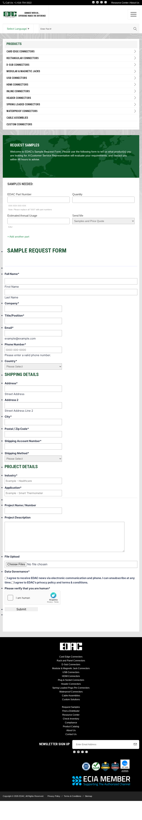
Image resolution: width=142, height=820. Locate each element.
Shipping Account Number (23, 441)
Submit (21, 609)
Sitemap (88, 796)
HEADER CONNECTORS (18, 97)
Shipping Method (17, 453)
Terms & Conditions (72, 796)
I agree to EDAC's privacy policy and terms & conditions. (51, 582)
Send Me (77, 215)
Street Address (14, 394)
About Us (134, 2)
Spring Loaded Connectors (23, 104)
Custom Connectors (19, 124)
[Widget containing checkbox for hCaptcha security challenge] (32, 598)
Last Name (11, 297)
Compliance (71, 722)
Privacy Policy (54, 796)
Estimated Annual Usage (22, 215)
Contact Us (71, 734)
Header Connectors (71, 684)
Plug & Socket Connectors (71, 680)
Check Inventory (71, 718)
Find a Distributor (71, 711)
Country (11, 361)
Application (13, 487)
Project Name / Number (20, 505)
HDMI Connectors (17, 84)
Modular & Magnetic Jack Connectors (71, 668)
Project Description (18, 517)
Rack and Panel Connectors (71, 660)
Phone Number (15, 344)
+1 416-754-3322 (23, 2)
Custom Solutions (71, 699)
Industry (11, 475)
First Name (12, 286)
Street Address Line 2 (19, 410)
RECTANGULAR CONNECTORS (22, 58)
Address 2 (11, 400)
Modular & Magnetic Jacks (23, 71)
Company (12, 303)
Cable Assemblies (17, 117)
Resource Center (120, 2)
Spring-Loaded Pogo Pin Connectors (70, 688)
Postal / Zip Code (17, 429)
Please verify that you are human (27, 588)
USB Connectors (16, 77)
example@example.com (20, 338)
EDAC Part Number (19, 194)
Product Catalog (71, 726)
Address (11, 383)
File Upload (12, 556)
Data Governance (17, 571)
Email (9, 327)
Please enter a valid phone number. (28, 355)
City (8, 416)
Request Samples (71, 707)
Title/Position (14, 315)
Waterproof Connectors (22, 111)
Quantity (77, 194)
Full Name (12, 274)
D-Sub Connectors (17, 64)
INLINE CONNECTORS (18, 91)
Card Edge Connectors (20, 51)
